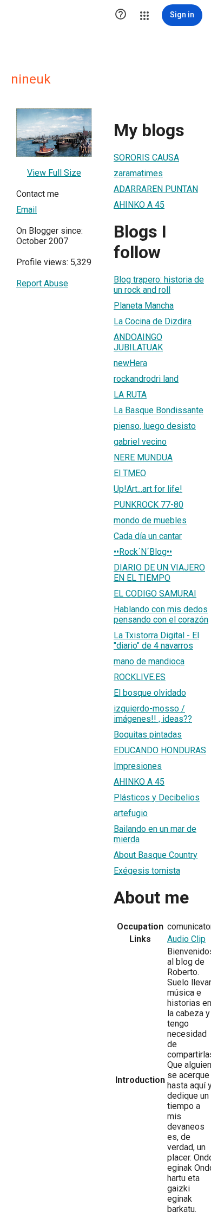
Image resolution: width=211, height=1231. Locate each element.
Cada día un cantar (148, 536)
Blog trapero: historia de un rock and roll (159, 284)
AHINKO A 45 (139, 205)
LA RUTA (130, 394)
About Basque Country (155, 855)
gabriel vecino (140, 442)
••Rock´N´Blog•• (143, 552)
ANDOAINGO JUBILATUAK (138, 342)
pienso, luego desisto (155, 426)
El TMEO (130, 473)
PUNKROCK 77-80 (148, 504)
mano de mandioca (149, 661)
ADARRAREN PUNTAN (156, 189)
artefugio (131, 813)
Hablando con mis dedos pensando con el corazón (161, 614)
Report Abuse (42, 283)
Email (26, 209)
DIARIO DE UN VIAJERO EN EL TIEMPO (159, 572)
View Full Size (54, 173)
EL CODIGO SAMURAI (155, 593)
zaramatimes (138, 173)
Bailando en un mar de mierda (155, 834)
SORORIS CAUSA (146, 157)
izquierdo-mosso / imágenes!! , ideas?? (153, 713)
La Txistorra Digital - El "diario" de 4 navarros (156, 640)
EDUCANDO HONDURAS (160, 750)
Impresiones (138, 766)
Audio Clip (186, 939)
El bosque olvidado (150, 693)
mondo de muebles (150, 520)
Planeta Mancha (144, 305)
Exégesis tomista (147, 870)
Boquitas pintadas (148, 734)
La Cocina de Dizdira (153, 321)
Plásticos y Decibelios (157, 797)
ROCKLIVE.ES (140, 677)
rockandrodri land (146, 379)
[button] (121, 15)
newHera (130, 363)
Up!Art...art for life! (148, 489)
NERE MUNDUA (143, 457)
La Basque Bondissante (158, 410)
